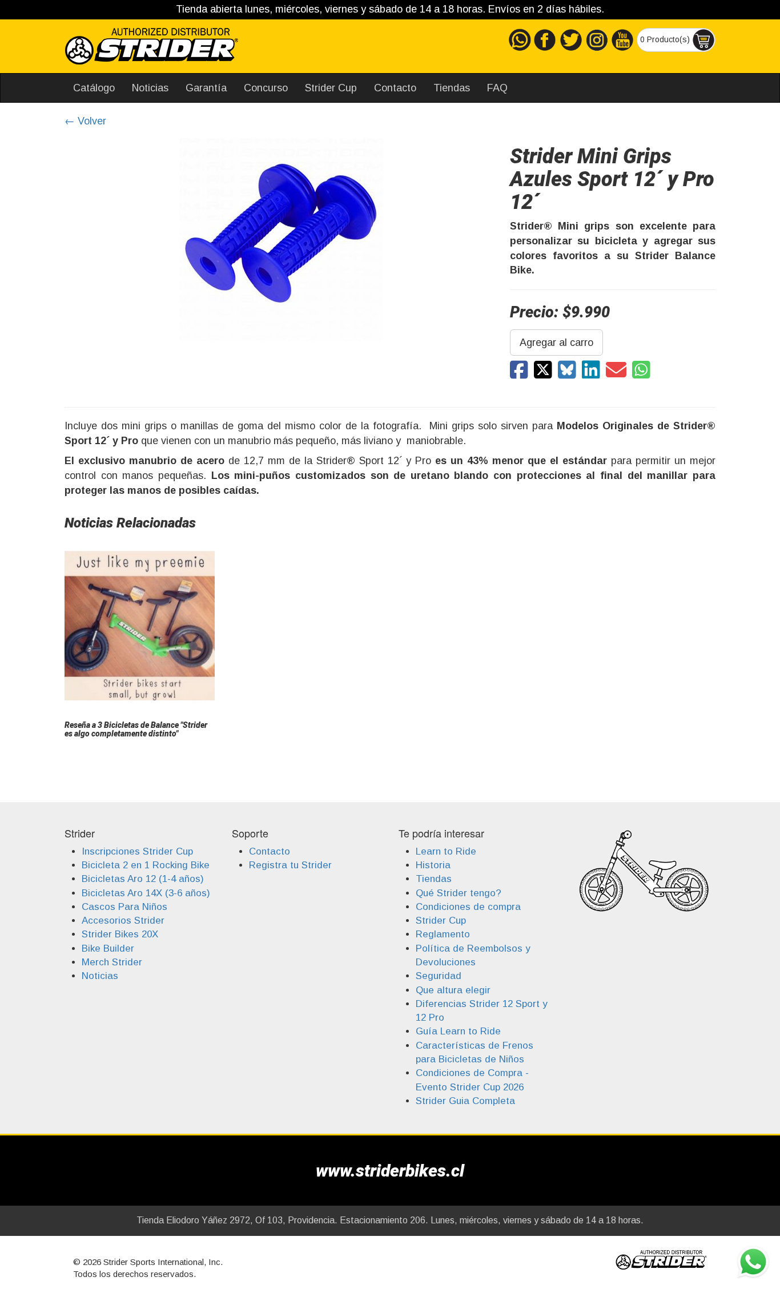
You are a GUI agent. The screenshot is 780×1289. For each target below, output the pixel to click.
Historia (433, 865)
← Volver (85, 121)
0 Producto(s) (666, 38)
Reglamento (443, 934)
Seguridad (438, 975)
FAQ (497, 88)
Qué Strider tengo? (458, 893)
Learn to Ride (446, 851)
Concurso (266, 88)
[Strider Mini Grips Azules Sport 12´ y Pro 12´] (519, 370)
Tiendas (451, 88)
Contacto (395, 88)
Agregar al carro (556, 342)
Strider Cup (331, 88)
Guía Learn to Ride (458, 1031)
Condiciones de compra (468, 906)
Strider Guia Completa (465, 1100)
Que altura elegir (453, 990)
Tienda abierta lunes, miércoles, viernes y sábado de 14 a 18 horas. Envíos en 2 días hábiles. (390, 9)
